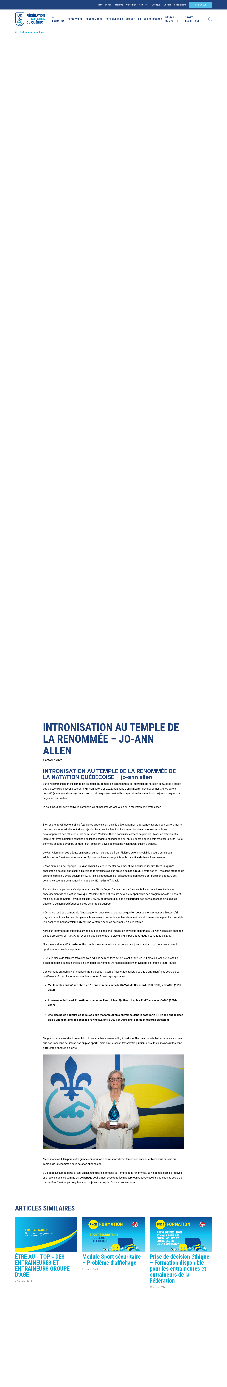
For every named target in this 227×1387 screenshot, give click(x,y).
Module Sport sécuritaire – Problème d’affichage (111, 1259)
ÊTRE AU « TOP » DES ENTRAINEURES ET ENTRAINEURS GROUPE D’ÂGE (42, 1265)
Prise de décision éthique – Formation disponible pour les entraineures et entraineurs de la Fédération (179, 1268)
